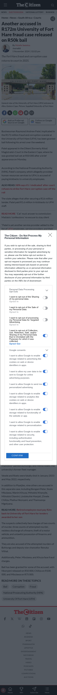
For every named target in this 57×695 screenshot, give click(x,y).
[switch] (45, 297)
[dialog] (28, 347)
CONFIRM (17, 455)
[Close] (51, 236)
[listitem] (28, 290)
